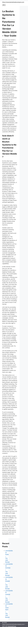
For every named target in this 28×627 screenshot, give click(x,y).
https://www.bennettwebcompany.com (13, 2)
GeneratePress (12, 626)
